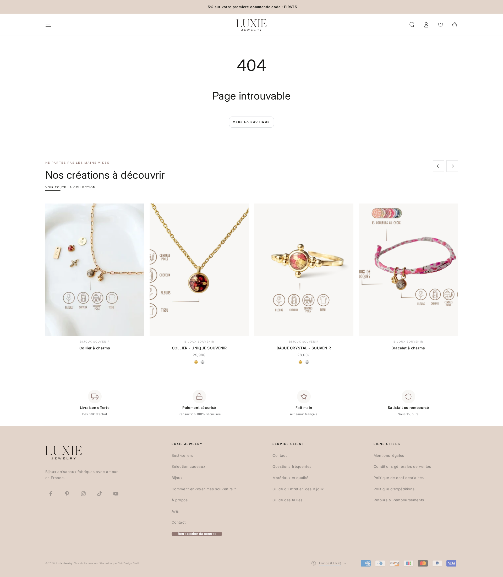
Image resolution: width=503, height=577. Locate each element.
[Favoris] (440, 25)
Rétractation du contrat (197, 534)
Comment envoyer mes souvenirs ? (204, 489)
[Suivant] (452, 166)
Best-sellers (182, 455)
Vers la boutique (251, 122)
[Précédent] (438, 166)
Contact (179, 522)
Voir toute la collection (70, 187)
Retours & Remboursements (399, 500)
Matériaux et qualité (290, 478)
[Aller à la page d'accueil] (251, 24)
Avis (175, 511)
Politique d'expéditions (394, 489)
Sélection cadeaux (188, 466)
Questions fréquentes (291, 466)
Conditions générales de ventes (402, 466)
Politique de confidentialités (399, 478)
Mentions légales (389, 455)
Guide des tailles (287, 500)
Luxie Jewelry (64, 563)
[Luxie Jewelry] (63, 452)
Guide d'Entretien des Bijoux (298, 489)
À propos (180, 500)
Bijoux (177, 478)
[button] (412, 25)
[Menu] (48, 25)
